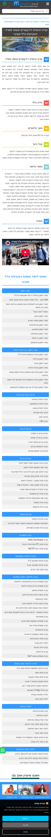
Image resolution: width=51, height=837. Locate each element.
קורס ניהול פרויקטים (40, 506)
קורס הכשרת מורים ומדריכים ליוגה (35, 594)
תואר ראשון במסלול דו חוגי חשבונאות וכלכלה (31, 295)
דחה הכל (25, 825)
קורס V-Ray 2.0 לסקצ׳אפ (37, 690)
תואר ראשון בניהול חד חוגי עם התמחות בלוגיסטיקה (29, 387)
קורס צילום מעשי (41, 672)
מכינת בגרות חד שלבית (39, 437)
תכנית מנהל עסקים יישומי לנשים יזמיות (33, 462)
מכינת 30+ (43, 421)
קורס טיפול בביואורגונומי (39, 638)
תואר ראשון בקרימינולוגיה (38, 324)
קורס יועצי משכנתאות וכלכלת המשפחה (33, 498)
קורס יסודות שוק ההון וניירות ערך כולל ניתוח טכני (29, 471)
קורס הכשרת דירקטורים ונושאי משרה (34, 489)
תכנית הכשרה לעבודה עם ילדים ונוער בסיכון (31, 753)
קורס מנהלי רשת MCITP (38, 548)
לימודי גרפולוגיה (42, 715)
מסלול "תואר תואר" (40, 311)
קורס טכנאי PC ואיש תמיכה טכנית (35, 544)
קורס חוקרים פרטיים (40, 710)
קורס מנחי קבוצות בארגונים (38, 719)
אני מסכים (25, 818)
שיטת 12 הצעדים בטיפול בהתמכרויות (34, 762)
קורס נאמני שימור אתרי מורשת (36, 724)
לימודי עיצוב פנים (41, 698)
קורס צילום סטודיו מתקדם (38, 676)
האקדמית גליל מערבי (32, 21)
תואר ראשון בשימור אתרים (38, 320)
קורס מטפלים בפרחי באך (38, 625)
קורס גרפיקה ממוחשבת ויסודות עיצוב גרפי (32, 668)
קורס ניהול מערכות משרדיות (37, 527)
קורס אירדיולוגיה (42, 651)
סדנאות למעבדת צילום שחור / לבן (35, 685)
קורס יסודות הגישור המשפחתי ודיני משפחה (32, 737)
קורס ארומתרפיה (41, 629)
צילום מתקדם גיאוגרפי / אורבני (36, 681)
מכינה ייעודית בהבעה (40, 408)
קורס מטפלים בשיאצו (40, 590)
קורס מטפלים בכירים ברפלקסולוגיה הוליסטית (31, 581)
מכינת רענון (43, 416)
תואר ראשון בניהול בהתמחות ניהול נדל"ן (33, 354)
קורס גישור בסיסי (41, 732)
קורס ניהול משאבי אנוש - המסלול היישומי (32, 484)
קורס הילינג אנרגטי (41, 647)
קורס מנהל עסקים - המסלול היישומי (34, 480)
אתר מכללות (45, 21)
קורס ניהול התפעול (41, 502)
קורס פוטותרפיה (42, 616)
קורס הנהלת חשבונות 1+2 (38, 560)
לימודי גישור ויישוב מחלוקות (38, 728)
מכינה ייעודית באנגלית (40, 399)
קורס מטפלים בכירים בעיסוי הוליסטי (34, 585)
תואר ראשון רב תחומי (40, 337)
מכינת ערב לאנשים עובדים (38, 450)
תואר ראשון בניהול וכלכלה (38, 367)
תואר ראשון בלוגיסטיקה (39, 342)
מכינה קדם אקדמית (40, 412)
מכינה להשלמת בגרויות (39, 446)
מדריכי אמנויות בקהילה (39, 694)
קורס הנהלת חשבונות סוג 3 (37, 564)
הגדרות (25, 832)
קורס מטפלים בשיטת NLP (38, 656)
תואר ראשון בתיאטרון (40, 329)
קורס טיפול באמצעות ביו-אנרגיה (36, 634)
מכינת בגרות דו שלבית (39, 433)
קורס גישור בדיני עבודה (39, 741)
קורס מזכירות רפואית (40, 518)
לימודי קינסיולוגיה (41, 599)
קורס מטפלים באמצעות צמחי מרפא (34, 620)
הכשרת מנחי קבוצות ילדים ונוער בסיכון (33, 758)
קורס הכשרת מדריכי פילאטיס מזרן (35, 603)
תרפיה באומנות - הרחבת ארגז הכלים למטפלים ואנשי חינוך (26, 612)
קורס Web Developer (38, 539)
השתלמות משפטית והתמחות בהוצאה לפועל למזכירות (28, 523)
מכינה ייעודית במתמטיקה (39, 403)
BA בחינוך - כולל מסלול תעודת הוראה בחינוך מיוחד (28, 299)
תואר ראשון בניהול (41, 363)
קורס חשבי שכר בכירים (39, 569)
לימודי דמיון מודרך (41, 642)
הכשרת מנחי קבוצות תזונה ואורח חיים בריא (32, 607)
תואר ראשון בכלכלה (40, 358)
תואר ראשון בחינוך (41, 316)
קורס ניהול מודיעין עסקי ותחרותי (36, 476)
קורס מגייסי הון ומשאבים (39, 493)
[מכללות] (26, 4)
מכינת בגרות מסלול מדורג (38, 442)
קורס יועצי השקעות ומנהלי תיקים (36, 467)
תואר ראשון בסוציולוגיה (39, 333)
